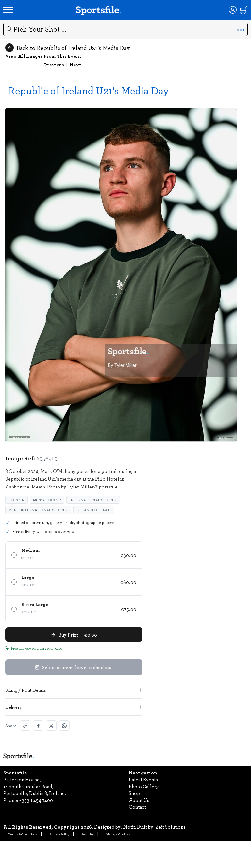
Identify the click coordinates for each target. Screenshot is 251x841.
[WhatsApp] (64, 725)
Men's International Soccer (38, 509)
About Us (139, 800)
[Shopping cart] (244, 10)
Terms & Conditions (22, 834)
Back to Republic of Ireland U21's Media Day (73, 48)
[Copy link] (25, 725)
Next (75, 64)
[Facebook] (38, 725)
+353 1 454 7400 (36, 800)
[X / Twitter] (51, 725)
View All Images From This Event (43, 56)
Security (88, 834)
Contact (137, 806)
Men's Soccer (47, 499)
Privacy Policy (59, 834)
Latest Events (143, 779)
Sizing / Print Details (25, 690)
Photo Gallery (144, 786)
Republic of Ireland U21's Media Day (88, 90)
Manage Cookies (118, 834)
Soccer (16, 499)
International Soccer (93, 499)
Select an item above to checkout (77, 667)
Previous (54, 64)
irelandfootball (93, 509)
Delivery (13, 707)
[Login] (233, 10)
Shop (134, 793)
